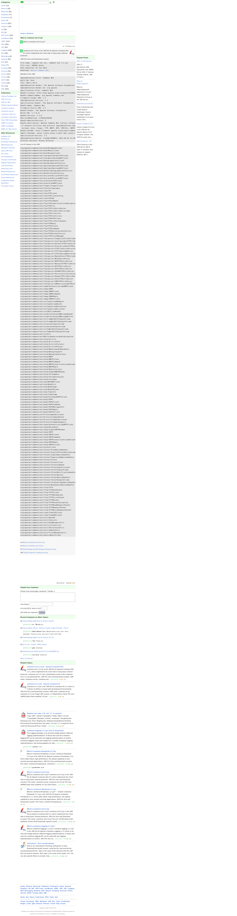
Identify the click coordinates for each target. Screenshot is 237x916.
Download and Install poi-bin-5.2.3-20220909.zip (40, 651)
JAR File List (6, 99)
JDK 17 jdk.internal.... (85, 61)
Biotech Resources (8, 171)
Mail (2, 53)
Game (3, 20)
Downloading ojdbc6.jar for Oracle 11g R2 (38, 621)
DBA (37, 901)
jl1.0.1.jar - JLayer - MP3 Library (34, 644)
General (4, 23)
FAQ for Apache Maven (9, 105)
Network (4, 59)
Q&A (33, 903)
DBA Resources (7, 145)
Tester (22, 901)
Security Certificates (8, 160)
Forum (62, 903)
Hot (27, 897)
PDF (3, 62)
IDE (2, 32)
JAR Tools (5, 35)
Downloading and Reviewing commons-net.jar (39, 549)
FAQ (57, 903)
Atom (52, 897)
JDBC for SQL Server (9, 129)
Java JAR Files (6, 151)
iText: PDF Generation (9, 120)
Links (29, 903)
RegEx (23, 903)
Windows (43, 901)
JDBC (3, 41)
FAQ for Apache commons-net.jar (36, 552)
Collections (39, 897)
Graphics (4, 26)
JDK (2, 44)
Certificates (65, 901)
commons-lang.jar (7, 108)
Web (3, 86)
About (32, 897)
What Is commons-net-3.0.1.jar (33, 542)
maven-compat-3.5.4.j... (85, 123)
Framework (5, 17)
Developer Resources (9, 142)
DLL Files (4, 153)
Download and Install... (85, 103)
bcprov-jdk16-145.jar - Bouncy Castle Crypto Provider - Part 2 (45, 628)
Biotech (4, 8)
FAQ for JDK (5, 102)
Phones (46, 903)
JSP (2, 47)
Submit (41, 612)
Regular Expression (8, 162)
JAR (49, 901)
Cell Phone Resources (9, 174)
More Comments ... (27, 658)
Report (3, 65)
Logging (4, 50)
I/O (2, 29)
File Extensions (7, 156)
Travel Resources (7, 177)
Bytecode (4, 11)
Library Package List (8, 96)
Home (22, 33)
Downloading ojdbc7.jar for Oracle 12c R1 (38, 637)
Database (4, 14)
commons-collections (9, 117)
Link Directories (7, 165)
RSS (47, 897)
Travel (52, 903)
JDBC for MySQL (7, 126)
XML (2, 89)
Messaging (5, 56)
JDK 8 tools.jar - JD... (85, 141)
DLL (53, 901)
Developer (30, 901)
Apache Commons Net (40, 70)
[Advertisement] (10, 215)
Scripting (4, 68)
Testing (4, 83)
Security (4, 71)
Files (58, 901)
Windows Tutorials (8, 148)
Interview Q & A (7, 168)
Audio (3, 5)
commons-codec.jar (8, 114)
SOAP (3, 80)
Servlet (3, 77)
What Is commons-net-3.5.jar (32, 546)
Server (3, 74)
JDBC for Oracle (7, 123)
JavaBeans (5, 38)
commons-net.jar (7, 111)
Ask (56, 897)
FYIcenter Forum (7, 186)
